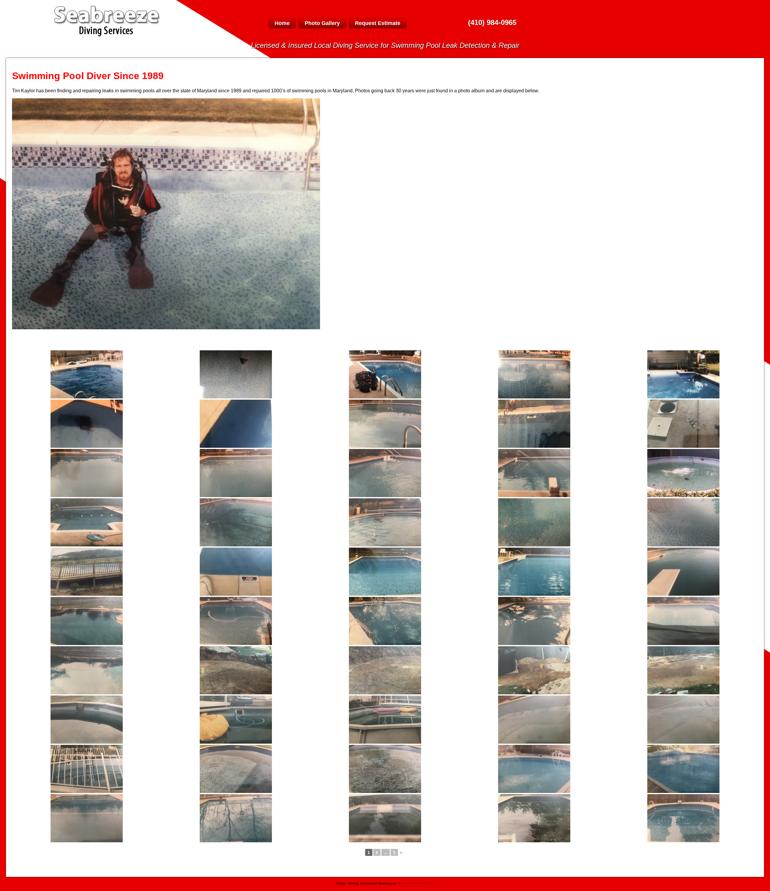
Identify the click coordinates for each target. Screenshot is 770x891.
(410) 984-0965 (492, 22)
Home (282, 23)
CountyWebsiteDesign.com (415, 883)
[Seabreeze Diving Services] (107, 34)
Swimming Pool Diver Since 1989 (88, 75)
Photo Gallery (322, 23)
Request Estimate (377, 23)
